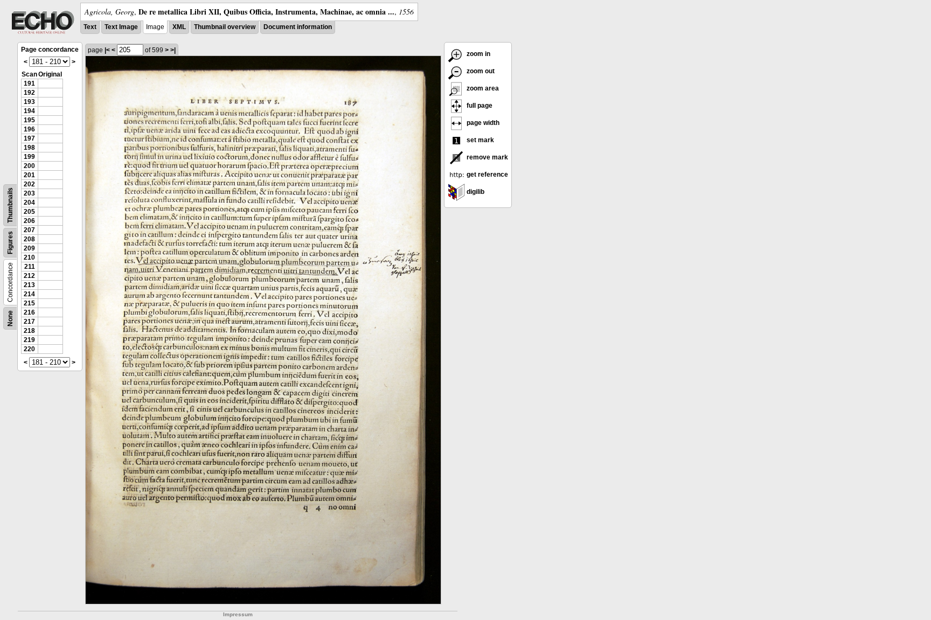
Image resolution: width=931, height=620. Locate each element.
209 (29, 248)
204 (29, 202)
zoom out (480, 71)
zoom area (482, 88)
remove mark (486, 157)
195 (29, 120)
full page (478, 105)
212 (29, 276)
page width (482, 123)
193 (29, 102)
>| (173, 50)
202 (29, 184)
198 (29, 147)
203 (29, 193)
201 (29, 175)
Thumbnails (10, 205)
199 (29, 157)
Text (90, 27)
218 (29, 331)
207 (29, 230)
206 (29, 221)
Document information (297, 27)
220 (29, 349)
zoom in (477, 54)
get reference (486, 174)
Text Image (121, 27)
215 (29, 303)
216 (29, 312)
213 (29, 285)
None (10, 318)
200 (29, 166)
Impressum (238, 614)
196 (29, 129)
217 (29, 321)
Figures (10, 242)
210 (29, 257)
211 (29, 266)
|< (107, 50)
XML (179, 27)
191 (29, 83)
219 (29, 340)
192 (29, 92)
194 (29, 111)
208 (29, 239)
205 (29, 211)
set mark (479, 140)
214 (29, 294)
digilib (474, 192)
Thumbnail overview (224, 27)
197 (29, 138)
